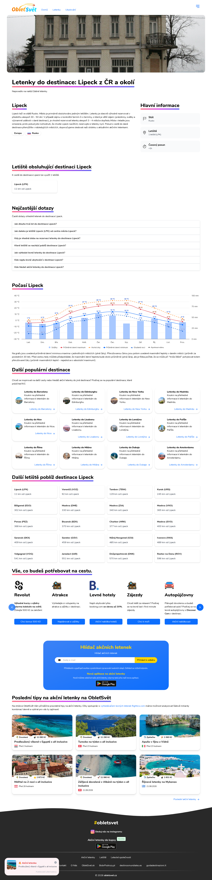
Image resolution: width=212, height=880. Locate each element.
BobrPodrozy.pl (107, 865)
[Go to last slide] (12, 607)
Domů (44, 9)
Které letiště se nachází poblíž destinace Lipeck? (40, 245)
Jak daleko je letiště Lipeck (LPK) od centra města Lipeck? (45, 231)
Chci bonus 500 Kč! (31, 621)
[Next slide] (200, 607)
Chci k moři (143, 621)
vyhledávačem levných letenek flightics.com (123, 706)
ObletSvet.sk (88, 865)
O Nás (74, 865)
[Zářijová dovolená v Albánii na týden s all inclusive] (106, 766)
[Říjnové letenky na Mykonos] (170, 766)
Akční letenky (88, 857)
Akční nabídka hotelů (106, 621)
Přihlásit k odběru (146, 660)
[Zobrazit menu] (197, 6)
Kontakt (62, 865)
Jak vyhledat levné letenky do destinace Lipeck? (39, 252)
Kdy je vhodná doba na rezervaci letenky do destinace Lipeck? (47, 238)
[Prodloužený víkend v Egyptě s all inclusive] (42, 726)
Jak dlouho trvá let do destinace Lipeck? (35, 224)
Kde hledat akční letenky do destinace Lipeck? (39, 267)
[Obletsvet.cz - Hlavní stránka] (24, 6)
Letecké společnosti (121, 857)
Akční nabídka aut (181, 621)
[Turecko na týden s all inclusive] (106, 726)
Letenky (57, 9)
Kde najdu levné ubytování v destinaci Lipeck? (38, 259)
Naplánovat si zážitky (68, 621)
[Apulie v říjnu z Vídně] (170, 726)
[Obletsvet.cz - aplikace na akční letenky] (106, 683)
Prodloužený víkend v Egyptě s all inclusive (37, 866)
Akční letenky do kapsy (106, 840)
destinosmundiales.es (131, 865)
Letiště (103, 857)
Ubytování (70, 9)
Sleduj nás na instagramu (108, 831)
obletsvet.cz (110, 875)
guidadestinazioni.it (156, 865)
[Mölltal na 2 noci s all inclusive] (42, 766)
